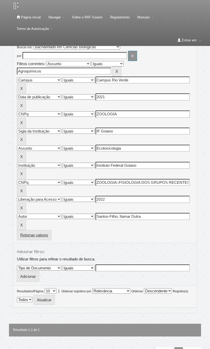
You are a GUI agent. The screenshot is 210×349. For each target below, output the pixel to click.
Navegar (55, 17)
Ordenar (137, 291)
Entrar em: (189, 40)
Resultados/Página (30, 291)
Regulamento (120, 17)
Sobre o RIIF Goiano (87, 17)
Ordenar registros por (76, 291)
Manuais (144, 17)
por (19, 56)
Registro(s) (180, 291)
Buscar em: (25, 47)
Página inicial (30, 17)
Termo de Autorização (33, 29)
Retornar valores (34, 235)
